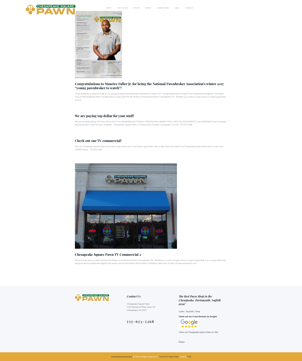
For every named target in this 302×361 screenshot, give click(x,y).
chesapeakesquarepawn (121, 356)
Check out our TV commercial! (98, 140)
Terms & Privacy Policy (169, 356)
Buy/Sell (189, 311)
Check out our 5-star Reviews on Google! (198, 316)
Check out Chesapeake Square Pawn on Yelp (198, 332)
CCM (189, 356)
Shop (197, 311)
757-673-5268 (140, 321)
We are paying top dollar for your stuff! (104, 116)
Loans (181, 311)
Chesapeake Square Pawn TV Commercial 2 (108, 254)
